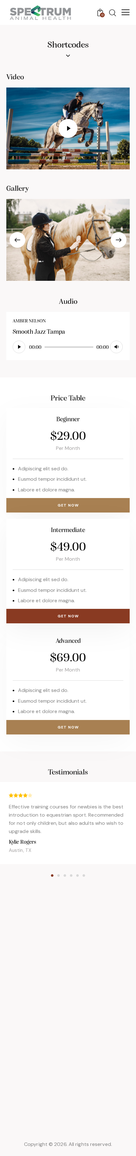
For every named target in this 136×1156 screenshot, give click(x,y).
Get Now (68, 505)
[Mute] (116, 347)
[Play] (19, 347)
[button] (17, 240)
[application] (68, 347)
